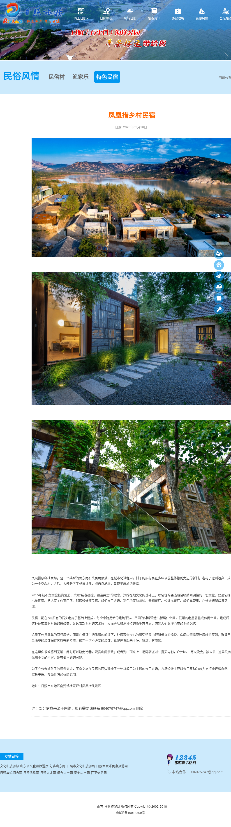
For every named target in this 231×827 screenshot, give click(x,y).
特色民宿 (107, 77)
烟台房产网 (65, 772)
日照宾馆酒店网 (11, 772)
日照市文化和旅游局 (81, 766)
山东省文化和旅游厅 (34, 766)
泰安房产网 (82, 772)
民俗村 (57, 77)
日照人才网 (48, 772)
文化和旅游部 (9, 766)
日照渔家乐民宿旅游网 (112, 766)
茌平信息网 (99, 772)
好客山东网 (57, 766)
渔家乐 (80, 77)
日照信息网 (31, 772)
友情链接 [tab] (12, 756)
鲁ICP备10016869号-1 (132, 812)
